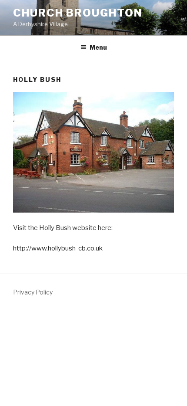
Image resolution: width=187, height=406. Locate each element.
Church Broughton (78, 13)
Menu (98, 47)
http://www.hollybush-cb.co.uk (58, 248)
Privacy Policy (33, 292)
